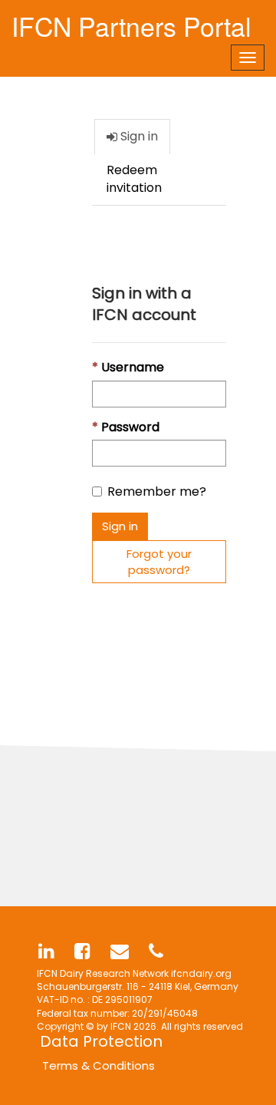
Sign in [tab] (137, 136)
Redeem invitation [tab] (134, 178)
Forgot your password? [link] (159, 562)
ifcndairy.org (201, 973)
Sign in (120, 526)
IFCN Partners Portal (131, 22)
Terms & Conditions (98, 1065)
